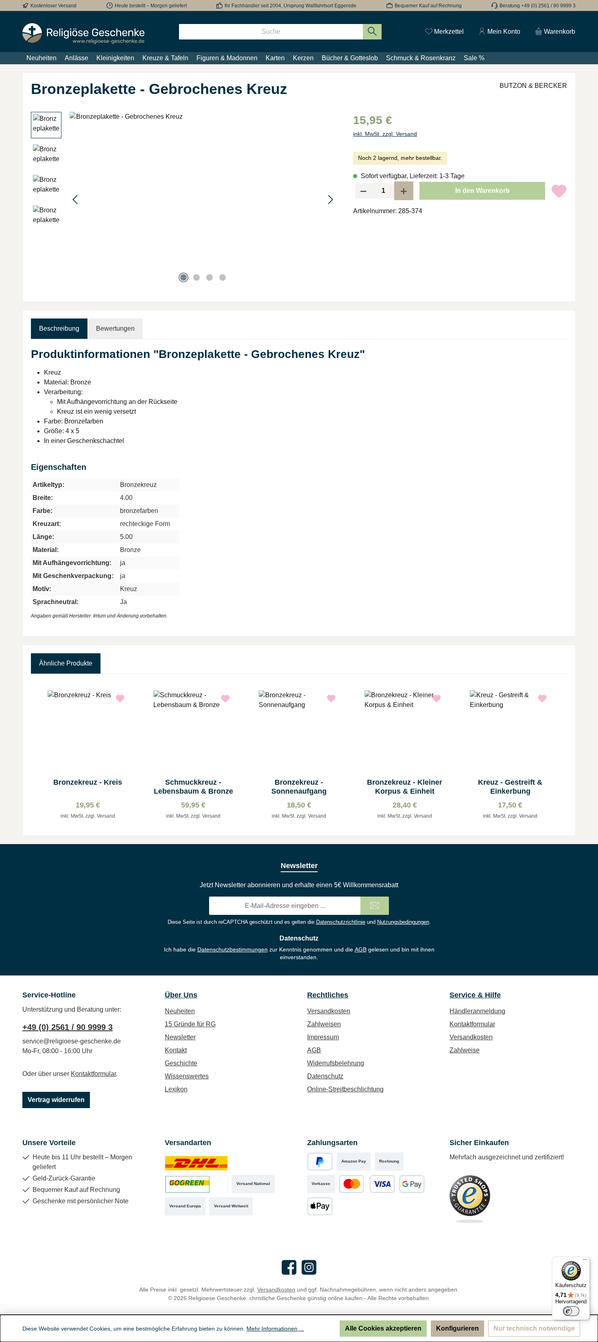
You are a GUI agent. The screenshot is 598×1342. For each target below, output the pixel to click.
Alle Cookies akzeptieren (383, 1328)
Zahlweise (465, 1050)
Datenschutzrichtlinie (340, 922)
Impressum (323, 1037)
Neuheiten (180, 1011)
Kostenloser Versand (53, 6)
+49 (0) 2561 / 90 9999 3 (67, 1027)
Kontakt (176, 1050)
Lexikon (176, 1089)
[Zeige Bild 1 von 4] (183, 277)
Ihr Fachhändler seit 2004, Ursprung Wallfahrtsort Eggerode (290, 6)
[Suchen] (372, 32)
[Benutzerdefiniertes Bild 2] (196, 1184)
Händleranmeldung (477, 1011)
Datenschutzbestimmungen (232, 949)
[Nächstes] (330, 199)
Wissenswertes (187, 1076)
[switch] (571, 1311)
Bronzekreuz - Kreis (87, 782)
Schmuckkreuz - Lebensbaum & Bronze (193, 786)
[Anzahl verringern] (363, 191)
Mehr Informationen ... (275, 1328)
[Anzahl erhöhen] (403, 191)
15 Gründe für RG (190, 1024)
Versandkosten (328, 1011)
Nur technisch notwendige (534, 1328)
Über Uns (181, 995)
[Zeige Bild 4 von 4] (222, 277)
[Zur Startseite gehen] (83, 33)
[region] (184, 199)
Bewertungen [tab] (115, 328)
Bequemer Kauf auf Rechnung (428, 6)
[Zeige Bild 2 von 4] (196, 277)
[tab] (59, 329)
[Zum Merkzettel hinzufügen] (559, 191)
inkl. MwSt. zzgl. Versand (385, 134)
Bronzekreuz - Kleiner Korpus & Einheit (404, 786)
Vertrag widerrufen (56, 1099)
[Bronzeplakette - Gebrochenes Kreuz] (203, 199)
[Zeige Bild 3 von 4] (209, 277)
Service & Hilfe (475, 995)
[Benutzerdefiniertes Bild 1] (196, 1161)
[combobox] (271, 32)
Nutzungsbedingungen (403, 922)
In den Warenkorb (482, 190)
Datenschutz (325, 1076)
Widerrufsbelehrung (335, 1063)
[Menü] (585, 1261)
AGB (361, 949)
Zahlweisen (324, 1024)
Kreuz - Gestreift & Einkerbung (510, 786)
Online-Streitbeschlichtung (345, 1089)
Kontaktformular (93, 1073)
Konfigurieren (457, 1328)
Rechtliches (327, 995)
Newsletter (180, 1037)
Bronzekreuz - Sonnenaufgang (299, 786)
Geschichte (181, 1063)
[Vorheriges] (76, 199)
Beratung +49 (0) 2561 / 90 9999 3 (538, 6)
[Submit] (374, 906)
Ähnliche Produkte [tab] (65, 663)
